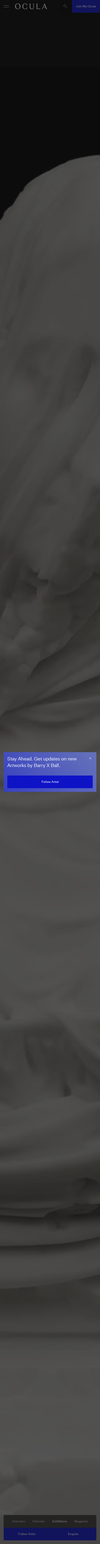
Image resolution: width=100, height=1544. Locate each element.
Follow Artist (50, 782)
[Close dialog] (90, 758)
